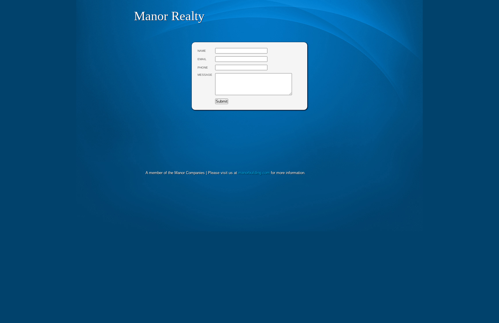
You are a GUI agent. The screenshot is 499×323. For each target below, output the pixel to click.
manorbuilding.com (254, 173)
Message (205, 74)
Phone (203, 67)
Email (202, 59)
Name (202, 50)
